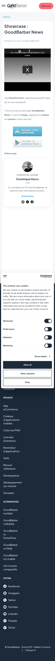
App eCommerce (10, 407)
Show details (41, 356)
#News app (10, 153)
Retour (7, 16)
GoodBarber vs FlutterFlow (10, 534)
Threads (12, 620)
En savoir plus (28, 196)
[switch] (48, 329)
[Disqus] (27, 244)
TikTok (11, 627)
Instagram (13, 593)
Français (29, 650)
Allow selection (27, 373)
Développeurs (11, 475)
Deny (27, 382)
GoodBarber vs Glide (10, 546)
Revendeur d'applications (11, 449)
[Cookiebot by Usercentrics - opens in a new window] (40, 276)
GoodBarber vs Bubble (10, 522)
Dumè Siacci (16, 41)
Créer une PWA (11, 430)
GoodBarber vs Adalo (10, 511)
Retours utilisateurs (9, 466)
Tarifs (6, 458)
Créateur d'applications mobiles (11, 420)
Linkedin (13, 613)
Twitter (12, 600)
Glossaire (8, 492)
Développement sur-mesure (12, 484)
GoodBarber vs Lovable (10, 557)
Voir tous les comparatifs (10, 567)
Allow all (27, 365)
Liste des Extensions (9, 439)
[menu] (4, 6)
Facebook (14, 586)
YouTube (13, 606)
